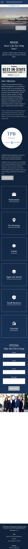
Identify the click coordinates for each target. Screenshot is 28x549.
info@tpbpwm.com (14, 530)
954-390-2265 (15, 547)
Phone (14, 369)
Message (14, 377)
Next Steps (14, 388)
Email (14, 360)
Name (14, 352)
